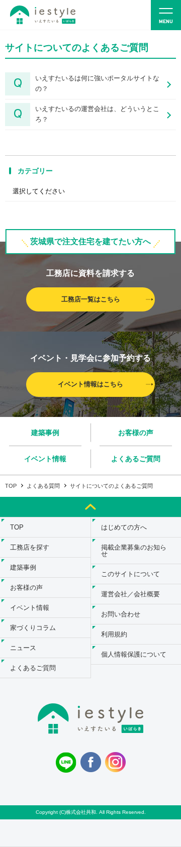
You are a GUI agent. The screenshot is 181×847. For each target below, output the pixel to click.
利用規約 (114, 634)
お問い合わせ (120, 614)
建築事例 (45, 433)
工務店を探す (29, 547)
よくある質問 (43, 486)
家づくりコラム (33, 627)
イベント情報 (45, 459)
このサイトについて (130, 574)
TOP (11, 486)
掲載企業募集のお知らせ (133, 551)
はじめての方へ (124, 527)
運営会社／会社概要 (130, 594)
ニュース (23, 648)
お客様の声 (135, 433)
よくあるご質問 (135, 459)
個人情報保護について (133, 654)
